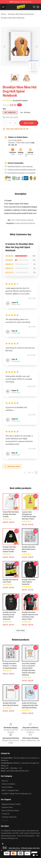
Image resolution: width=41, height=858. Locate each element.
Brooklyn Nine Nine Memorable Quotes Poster (28, 549)
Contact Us (5, 814)
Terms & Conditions (8, 784)
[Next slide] (36, 46)
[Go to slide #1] (14, 78)
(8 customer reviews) (20, 100)
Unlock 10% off (5, 848)
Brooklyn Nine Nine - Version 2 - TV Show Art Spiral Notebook (10, 666)
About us (5, 781)
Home (3, 14)
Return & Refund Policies (10, 810)
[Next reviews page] (36, 472)
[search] (34, 7)
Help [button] (37, 855)
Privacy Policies (7, 787)
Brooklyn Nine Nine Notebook (12, 18)
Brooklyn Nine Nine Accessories (21, 14)
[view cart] (37, 7)
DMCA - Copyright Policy (10, 790)
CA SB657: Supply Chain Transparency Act (16, 794)
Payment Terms (7, 807)
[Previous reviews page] (25, 472)
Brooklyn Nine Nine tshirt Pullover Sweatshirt (28, 582)
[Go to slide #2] (26, 78)
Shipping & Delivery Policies (11, 804)
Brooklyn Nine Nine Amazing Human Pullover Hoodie (9, 549)
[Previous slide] (4, 46)
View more (20, 630)
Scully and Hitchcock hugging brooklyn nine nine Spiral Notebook (30, 705)
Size (4, 109)
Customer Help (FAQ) (9, 817)
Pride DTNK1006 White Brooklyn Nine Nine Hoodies (11, 514)
